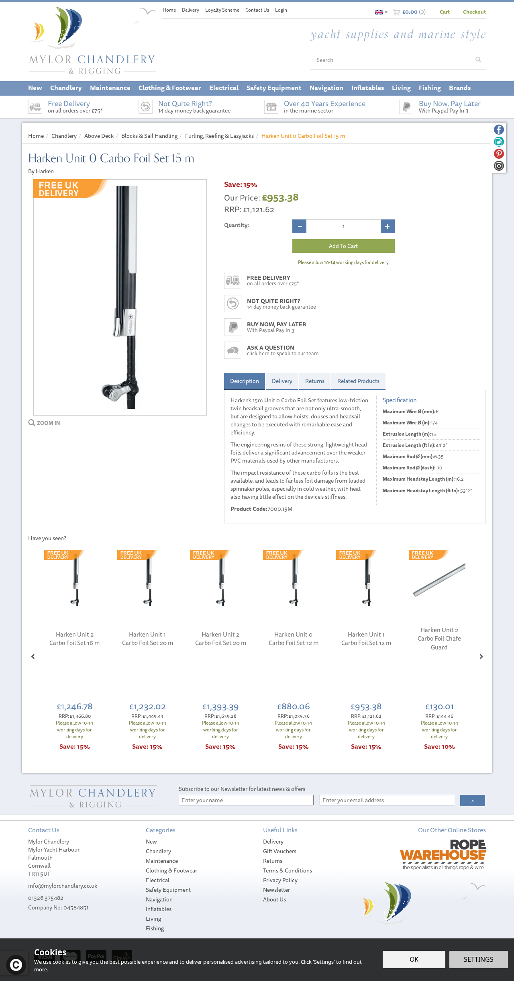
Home (169, 10)
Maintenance (162, 861)
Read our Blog (499, 142)
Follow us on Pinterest (499, 154)
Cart (445, 12)
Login (281, 10)
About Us (274, 899)
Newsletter (276, 890)
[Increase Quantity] (388, 226)
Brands (460, 87)
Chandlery (158, 851)
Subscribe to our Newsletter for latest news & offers (242, 789)
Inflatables (158, 909)
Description (244, 381)
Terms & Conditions (287, 870)
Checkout (474, 12)
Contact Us (257, 10)
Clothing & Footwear (171, 870)
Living (153, 919)
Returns (314, 381)
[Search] (478, 60)
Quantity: (236, 225)
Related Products (358, 381)
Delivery (282, 381)
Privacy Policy (280, 880)
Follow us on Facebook (499, 130)
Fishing (155, 928)
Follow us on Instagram (499, 166)
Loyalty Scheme (222, 10)
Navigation (159, 899)
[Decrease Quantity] (299, 226)
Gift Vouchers (279, 851)
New (151, 842)
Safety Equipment (168, 890)
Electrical (157, 880)
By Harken (41, 171)
